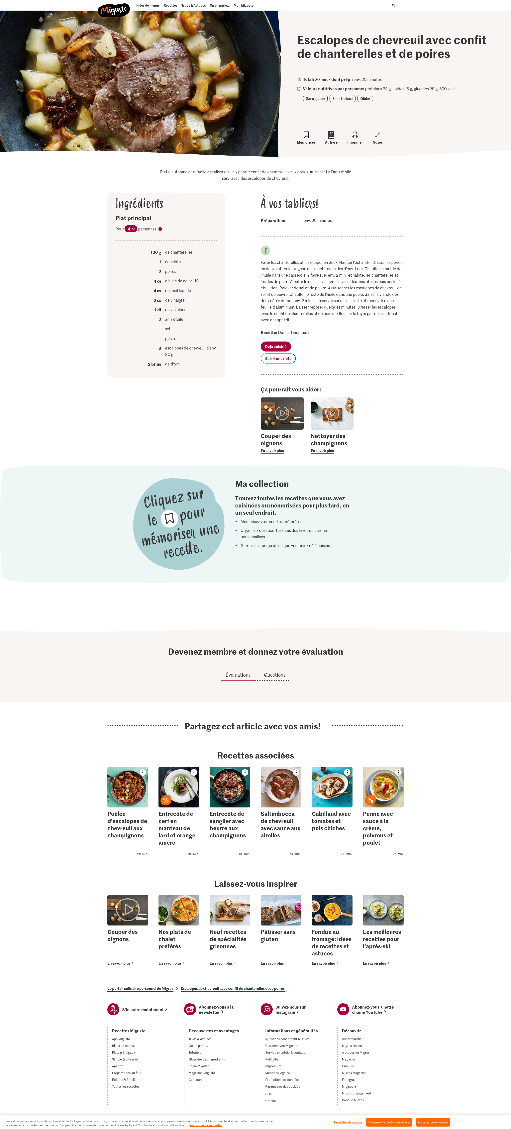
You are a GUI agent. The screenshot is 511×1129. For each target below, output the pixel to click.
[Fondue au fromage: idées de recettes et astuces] (332, 930)
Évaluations (238, 674)
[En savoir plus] (282, 443)
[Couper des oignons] (127, 930)
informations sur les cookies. (206, 1125)
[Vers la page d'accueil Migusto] (114, 7)
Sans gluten (315, 98)
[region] (255, 1122)
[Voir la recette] (127, 812)
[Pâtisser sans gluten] (281, 930)
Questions (275, 674)
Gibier (365, 98)
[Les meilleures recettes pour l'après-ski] (383, 930)
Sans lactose (342, 98)
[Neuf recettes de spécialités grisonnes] (230, 930)
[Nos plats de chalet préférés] (178, 930)
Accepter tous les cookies (433, 1122)
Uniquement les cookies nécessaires (389, 1122)
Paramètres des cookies (282, 1086)
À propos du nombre (160, 230)
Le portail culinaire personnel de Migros (140, 988)
